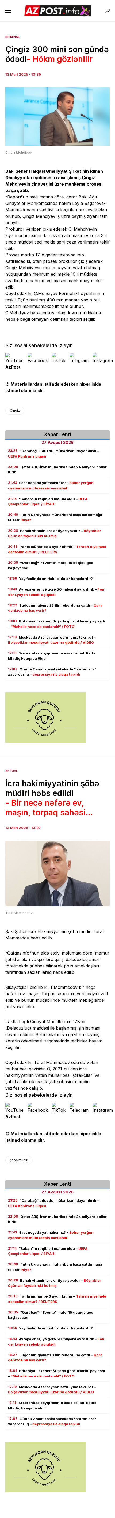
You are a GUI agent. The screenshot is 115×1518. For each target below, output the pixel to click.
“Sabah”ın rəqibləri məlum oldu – (47, 501)
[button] (8, 11)
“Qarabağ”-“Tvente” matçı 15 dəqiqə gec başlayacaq (50, 565)
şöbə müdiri (19, 1160)
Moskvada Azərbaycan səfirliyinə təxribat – (52, 640)
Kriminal (12, 37)
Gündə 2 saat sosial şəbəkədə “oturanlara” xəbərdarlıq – (52, 672)
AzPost (13, 367)
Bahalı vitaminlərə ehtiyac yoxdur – (54, 533)
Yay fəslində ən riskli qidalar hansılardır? (50, 578)
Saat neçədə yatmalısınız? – (51, 485)
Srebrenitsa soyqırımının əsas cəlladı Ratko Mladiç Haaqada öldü (52, 656)
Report (14, 197)
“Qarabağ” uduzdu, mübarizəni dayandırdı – (53, 453)
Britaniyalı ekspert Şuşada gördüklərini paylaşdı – (56, 624)
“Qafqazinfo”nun (22, 953)
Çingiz (15, 410)
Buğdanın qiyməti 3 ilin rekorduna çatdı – (55, 608)
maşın (33, 993)
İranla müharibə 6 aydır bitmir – (57, 549)
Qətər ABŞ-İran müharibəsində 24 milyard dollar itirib (57, 469)
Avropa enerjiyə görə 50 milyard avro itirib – (56, 592)
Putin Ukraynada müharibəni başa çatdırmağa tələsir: (55, 517)
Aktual (11, 771)
